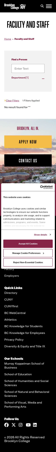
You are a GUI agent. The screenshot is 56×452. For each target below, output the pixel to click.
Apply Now (28, 141)
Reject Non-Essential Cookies (28, 262)
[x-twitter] (13, 425)
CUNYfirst (11, 306)
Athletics (10, 319)
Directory (10, 293)
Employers (11, 275)
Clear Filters (12, 100)
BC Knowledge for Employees (24, 333)
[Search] (42, 6)
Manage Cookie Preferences (26, 253)
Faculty (9, 269)
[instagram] (21, 425)
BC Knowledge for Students (23, 326)
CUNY (8, 299)
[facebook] (6, 425)
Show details (40, 234)
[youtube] (28, 425)
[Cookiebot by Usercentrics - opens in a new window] (40, 187)
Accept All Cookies (28, 243)
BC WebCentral (15, 313)
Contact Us (28, 160)
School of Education (18, 374)
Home (7, 39)
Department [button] (20, 77)
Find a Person (19, 59)
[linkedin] (35, 425)
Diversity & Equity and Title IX (24, 346)
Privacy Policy (14, 339)
